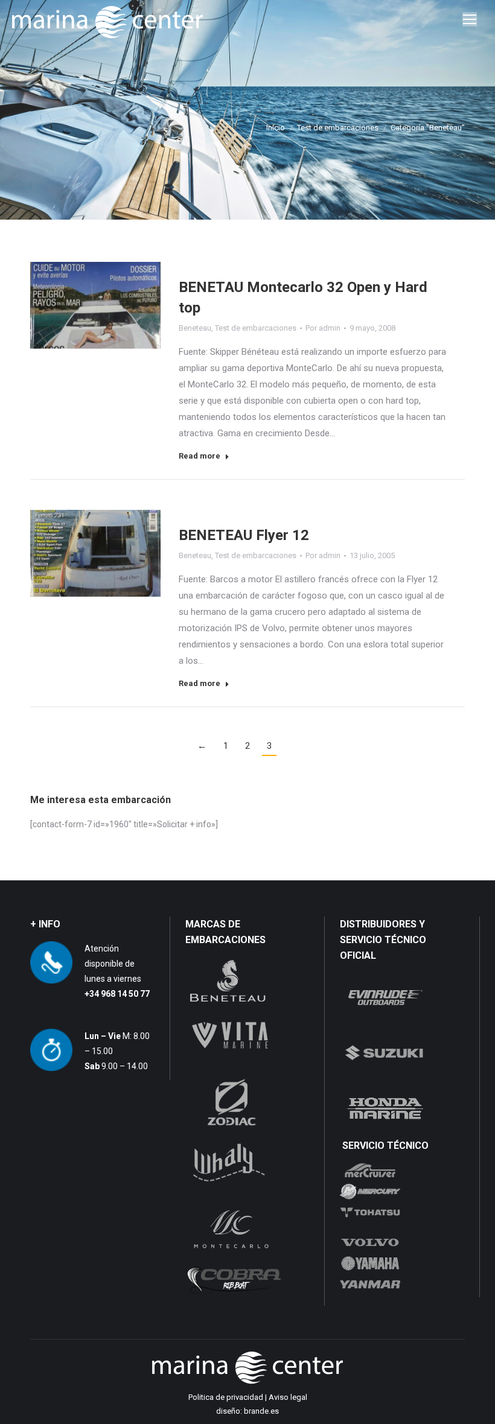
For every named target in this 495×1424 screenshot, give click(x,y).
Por (322, 327)
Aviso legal (288, 1397)
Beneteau (195, 327)
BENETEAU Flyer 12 (244, 535)
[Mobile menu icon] (469, 19)
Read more (199, 455)
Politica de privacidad (225, 1397)
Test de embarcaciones (255, 327)
